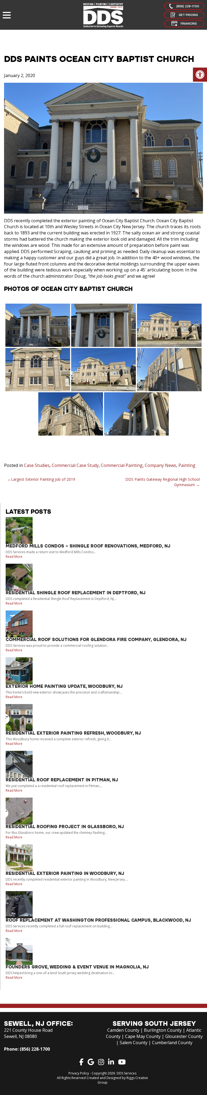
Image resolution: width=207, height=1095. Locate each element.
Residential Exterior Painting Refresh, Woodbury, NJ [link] (73, 733)
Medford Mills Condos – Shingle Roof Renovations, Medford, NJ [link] (88, 546)
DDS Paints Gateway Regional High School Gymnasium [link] (162, 482)
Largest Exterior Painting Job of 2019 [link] (43, 479)
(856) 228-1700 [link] (35, 1049)
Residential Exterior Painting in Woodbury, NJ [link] (65, 873)
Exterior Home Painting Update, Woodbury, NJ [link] (64, 686)
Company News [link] (160, 465)
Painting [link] (186, 465)
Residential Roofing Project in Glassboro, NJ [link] (65, 826)
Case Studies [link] (37, 465)
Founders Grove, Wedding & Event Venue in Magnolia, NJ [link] (77, 967)
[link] (200, 75)
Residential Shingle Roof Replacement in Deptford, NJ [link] (76, 593)
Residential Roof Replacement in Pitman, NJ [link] (62, 780)
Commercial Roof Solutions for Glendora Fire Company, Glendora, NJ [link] (96, 639)
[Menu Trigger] (6, 15)
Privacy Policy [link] (78, 1073)
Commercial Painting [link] (122, 465)
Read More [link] (14, 556)
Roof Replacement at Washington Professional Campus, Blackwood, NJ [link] (98, 920)
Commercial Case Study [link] (75, 465)
